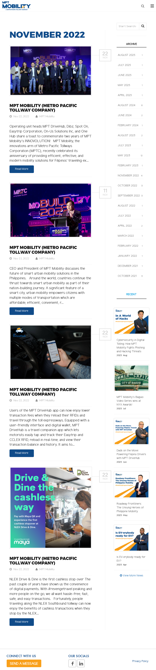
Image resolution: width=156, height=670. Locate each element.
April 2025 (130, 95)
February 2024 (130, 125)
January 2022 (130, 256)
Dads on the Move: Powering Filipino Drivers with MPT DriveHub (131, 454)
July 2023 (130, 145)
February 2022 (130, 246)
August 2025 (130, 55)
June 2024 (130, 115)
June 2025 (130, 75)
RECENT (131, 294)
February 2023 (130, 165)
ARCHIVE (131, 44)
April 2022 (130, 226)
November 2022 (130, 175)
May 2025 (130, 85)
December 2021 (130, 266)
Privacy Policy (140, 661)
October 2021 (130, 276)
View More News (132, 575)
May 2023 (130, 155)
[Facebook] (72, 663)
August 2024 (130, 105)
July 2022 (130, 216)
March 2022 (130, 236)
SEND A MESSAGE (24, 664)
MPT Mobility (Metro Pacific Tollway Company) (43, 108)
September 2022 (130, 195)
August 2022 (130, 205)
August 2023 (130, 135)
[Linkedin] (81, 663)
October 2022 (130, 185)
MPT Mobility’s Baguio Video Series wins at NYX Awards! (130, 401)
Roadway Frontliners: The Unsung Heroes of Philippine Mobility (130, 507)
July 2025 (130, 65)
